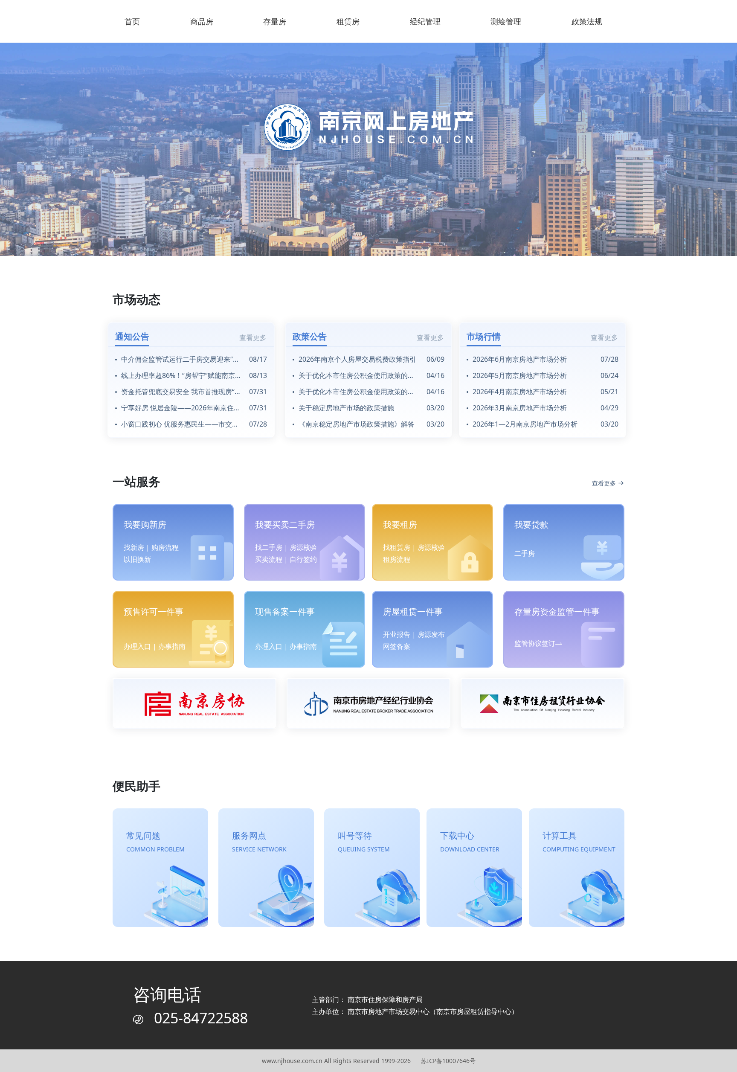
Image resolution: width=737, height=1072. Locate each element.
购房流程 (165, 547)
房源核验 (303, 547)
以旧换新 (137, 559)
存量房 (274, 21)
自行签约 (303, 559)
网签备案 (396, 646)
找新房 (134, 547)
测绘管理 (505, 21)
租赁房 (348, 21)
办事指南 (172, 646)
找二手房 (268, 547)
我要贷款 (531, 524)
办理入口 (137, 646)
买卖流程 (268, 559)
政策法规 (587, 21)
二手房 (524, 553)
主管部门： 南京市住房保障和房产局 (367, 999)
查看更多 (253, 337)
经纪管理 (425, 21)
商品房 (201, 21)
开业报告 (396, 634)
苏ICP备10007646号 (448, 1061)
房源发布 (431, 634)
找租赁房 (396, 547)
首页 (132, 21)
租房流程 (396, 559)
